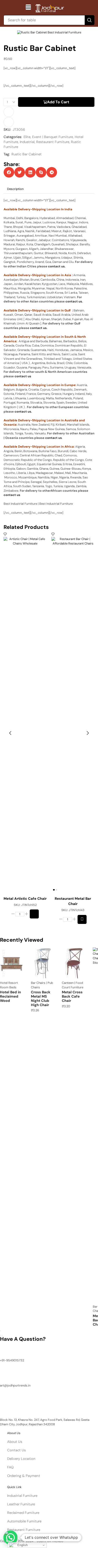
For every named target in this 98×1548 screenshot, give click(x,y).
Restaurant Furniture (52, 142)
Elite (27, 137)
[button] (28, 7)
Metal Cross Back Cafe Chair (72, 996)
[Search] (89, 20)
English (22, 1545)
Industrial (27, 142)
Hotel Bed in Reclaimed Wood (10, 996)
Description (15, 189)
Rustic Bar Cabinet (26, 154)
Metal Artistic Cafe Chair (25, 898)
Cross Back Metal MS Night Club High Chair (40, 998)
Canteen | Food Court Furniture (72, 985)
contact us (56, 266)
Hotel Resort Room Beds (9, 985)
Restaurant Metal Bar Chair (73, 901)
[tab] (15, 189)
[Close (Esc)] (0, 1330)
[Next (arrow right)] (2, 1335)
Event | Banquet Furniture (52, 137)
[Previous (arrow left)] (0, 1335)
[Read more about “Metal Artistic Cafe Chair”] (34, 913)
